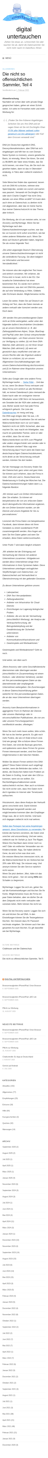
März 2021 (6, 1426)
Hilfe (4, 1111)
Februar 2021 (7, 1433)
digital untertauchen (17, 979)
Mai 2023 (6, 1277)
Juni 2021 (6, 1408)
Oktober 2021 (7, 1383)
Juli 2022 (6, 1333)
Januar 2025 (7, 1178)
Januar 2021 (7, 1439)
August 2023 (7, 1259)
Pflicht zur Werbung (10, 1008)
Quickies (6, 1123)
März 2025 (6, 1172)
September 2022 (9, 1327)
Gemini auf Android (10, 1066)
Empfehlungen (8, 1098)
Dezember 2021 (8, 1377)
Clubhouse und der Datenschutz (17, 948)
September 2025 (9, 1147)
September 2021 (9, 1389)
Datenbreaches (9, 412)
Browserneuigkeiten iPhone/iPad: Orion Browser (21, 986)
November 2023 (8, 1246)
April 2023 (6, 1283)
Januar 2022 (7, 1370)
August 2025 (7, 1153)
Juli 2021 (6, 1401)
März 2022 (6, 1358)
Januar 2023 (7, 1302)
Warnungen (7, 1129)
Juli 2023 (6, 1265)
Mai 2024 (6, 1215)
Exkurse (5, 1105)
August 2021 (7, 1395)
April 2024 (6, 1221)
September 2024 (9, 1190)
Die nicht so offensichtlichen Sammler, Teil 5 (22, 959)
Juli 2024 (6, 1203)
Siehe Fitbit (28, 382)
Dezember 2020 (8, 1445)
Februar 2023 (7, 1296)
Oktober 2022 (7, 1321)
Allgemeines (8, 69)
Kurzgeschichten (9, 1117)
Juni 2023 (6, 1271)
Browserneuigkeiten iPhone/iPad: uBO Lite (19, 997)
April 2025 (6, 1166)
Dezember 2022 (8, 1308)
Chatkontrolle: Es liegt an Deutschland (17, 1057)
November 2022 (8, 1315)
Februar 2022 (7, 1364)
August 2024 (7, 1197)
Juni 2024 (6, 1209)
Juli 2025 (6, 1159)
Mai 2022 (6, 1346)
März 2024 (6, 1228)
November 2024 (8, 1184)
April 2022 (6, 1352)
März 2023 (6, 1290)
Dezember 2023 (8, 1240)
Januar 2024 (7, 1234)
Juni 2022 (6, 1339)
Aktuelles (6, 1086)
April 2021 (6, 1420)
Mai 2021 (6, 1414)
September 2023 (9, 1252)
